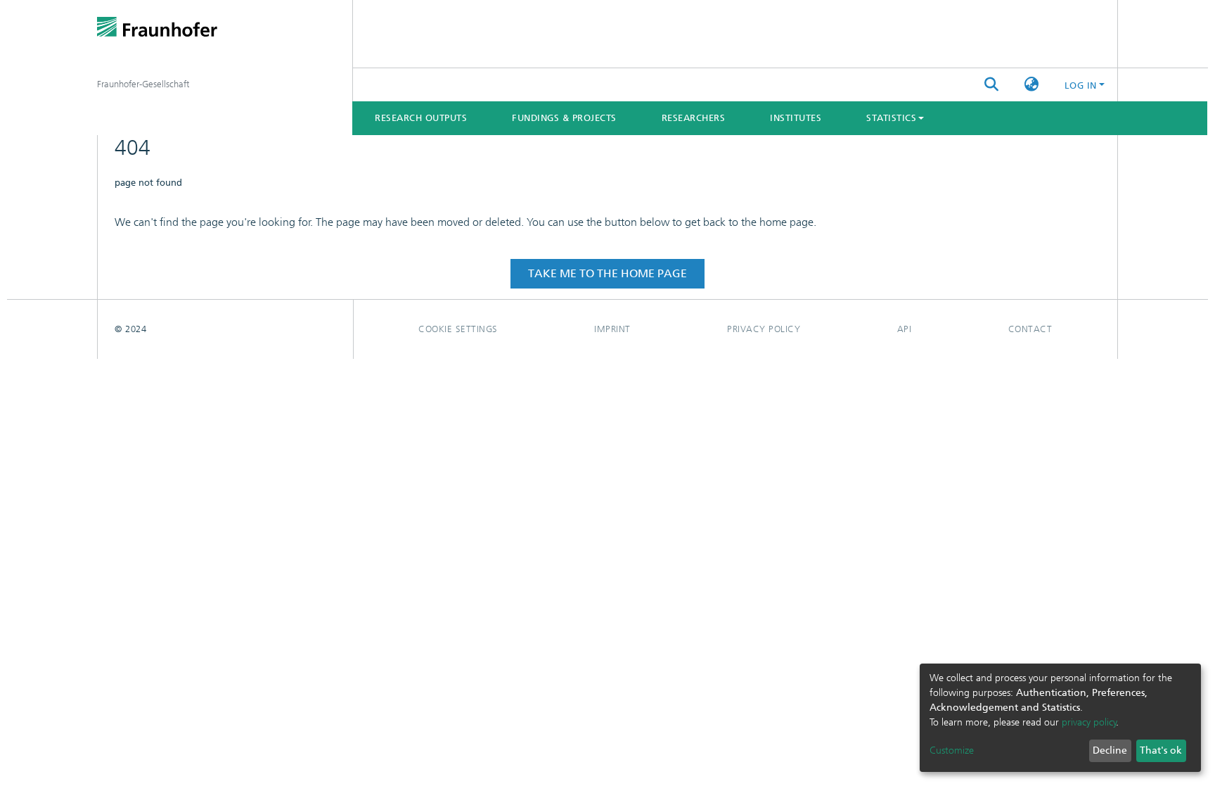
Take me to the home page (607, 273)
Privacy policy (763, 329)
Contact (1030, 329)
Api (904, 329)
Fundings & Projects (564, 118)
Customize (952, 750)
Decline (1110, 750)
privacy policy (1089, 722)
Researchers (694, 118)
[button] (1032, 85)
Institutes (795, 118)
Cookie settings (458, 329)
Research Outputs (421, 118)
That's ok (1161, 750)
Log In (1081, 85)
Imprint (612, 329)
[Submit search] (992, 85)
